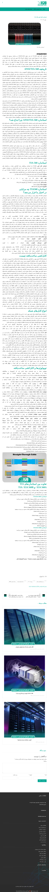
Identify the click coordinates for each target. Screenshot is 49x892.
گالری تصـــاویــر (43, 835)
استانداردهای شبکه (20, 581)
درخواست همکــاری (42, 831)
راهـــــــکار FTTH (43, 859)
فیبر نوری (39, 62)
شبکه (38, 695)
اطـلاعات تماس (43, 825)
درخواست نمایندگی (42, 829)
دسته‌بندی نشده (41, 695)
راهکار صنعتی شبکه (42, 855)
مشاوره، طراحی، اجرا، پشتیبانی (40, 849)
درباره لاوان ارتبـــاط (42, 827)
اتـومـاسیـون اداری (42, 839)
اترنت (35, 80)
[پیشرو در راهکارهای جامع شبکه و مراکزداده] (42, 3)
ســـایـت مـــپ (43, 841)
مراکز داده (7, 363)
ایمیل (30, 774)
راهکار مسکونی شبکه (42, 851)
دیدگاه (45, 761)
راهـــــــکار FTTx (43, 861)
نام (46, 774)
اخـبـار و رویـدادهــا (42, 833)
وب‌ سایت (15, 774)
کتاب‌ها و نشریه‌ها (43, 837)
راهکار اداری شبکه (43, 853)
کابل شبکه (15, 492)
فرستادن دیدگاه (42, 780)
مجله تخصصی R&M (12, 581)
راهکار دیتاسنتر (43, 857)
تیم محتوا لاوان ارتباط (40, 581)
